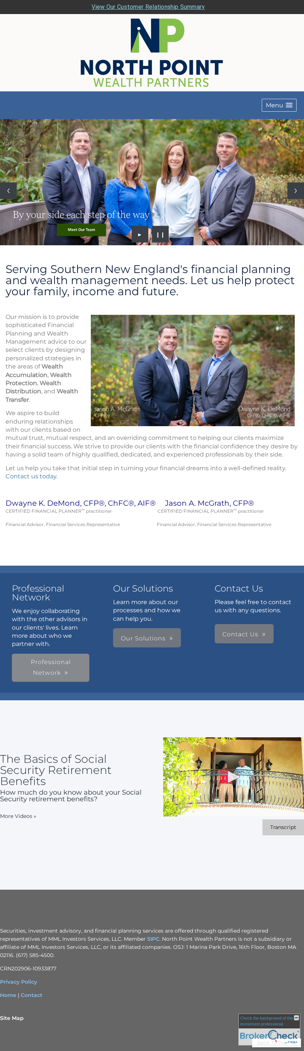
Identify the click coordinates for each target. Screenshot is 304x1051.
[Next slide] (295, 190)
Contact (31, 995)
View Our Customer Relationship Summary (148, 6)
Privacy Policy (18, 981)
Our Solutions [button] (143, 638)
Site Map (12, 1018)
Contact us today (31, 476)
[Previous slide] (8, 190)
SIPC (152, 939)
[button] (279, 105)
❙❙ (160, 234)
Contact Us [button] (240, 634)
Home (8, 995)
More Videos (18, 816)
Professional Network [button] (51, 667)
